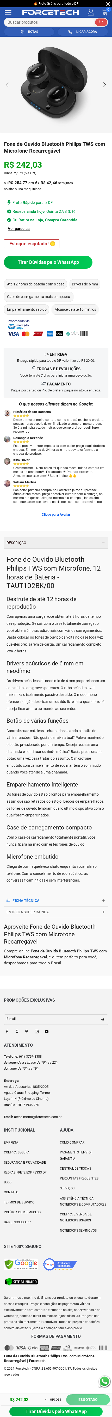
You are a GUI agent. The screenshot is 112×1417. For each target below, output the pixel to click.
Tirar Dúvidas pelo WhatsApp (48, 262)
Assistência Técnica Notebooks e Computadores (83, 1201)
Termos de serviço (19, 1202)
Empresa (11, 1142)
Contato (11, 1192)
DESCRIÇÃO (16, 543)
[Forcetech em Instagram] (37, 1032)
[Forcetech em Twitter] (17, 1032)
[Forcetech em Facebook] (7, 1032)
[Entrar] (91, 12)
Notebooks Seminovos (78, 1230)
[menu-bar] (11, 12)
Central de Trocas (75, 1168)
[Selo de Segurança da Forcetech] (21, 1281)
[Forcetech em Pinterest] (27, 1032)
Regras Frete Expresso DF (25, 1172)
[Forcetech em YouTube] (46, 1032)
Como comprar (72, 1142)
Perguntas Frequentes (79, 1178)
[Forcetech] (53, 12)
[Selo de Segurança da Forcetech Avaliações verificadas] (60, 1264)
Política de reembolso (22, 1212)
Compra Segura (16, 1152)
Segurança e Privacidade (25, 1162)
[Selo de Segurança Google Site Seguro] (21, 1264)
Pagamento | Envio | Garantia (76, 1155)
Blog (7, 1182)
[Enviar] (101, 22)
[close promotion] (108, 3)
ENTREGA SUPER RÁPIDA (28, 912)
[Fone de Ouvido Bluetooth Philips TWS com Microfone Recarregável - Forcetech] (56, 85)
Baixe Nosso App (17, 1222)
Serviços (67, 1188)
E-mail (11, 1019)
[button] (7, 85)
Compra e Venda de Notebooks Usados (76, 1217)
